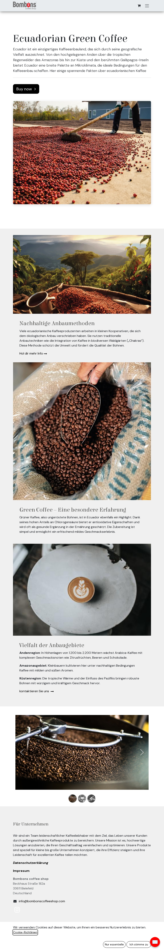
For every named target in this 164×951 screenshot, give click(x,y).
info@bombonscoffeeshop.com (42, 901)
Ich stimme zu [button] (139, 944)
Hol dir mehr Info (31, 353)
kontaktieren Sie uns (34, 691)
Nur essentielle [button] (114, 944)
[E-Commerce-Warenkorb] (139, 6)
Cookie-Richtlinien (25, 932)
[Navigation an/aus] (147, 6)
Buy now (24, 89)
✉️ (155, 942)
